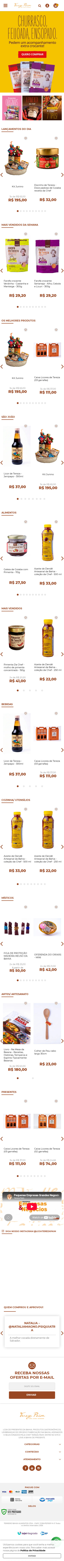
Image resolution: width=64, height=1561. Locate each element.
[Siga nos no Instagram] (39, 1468)
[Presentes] (12, 108)
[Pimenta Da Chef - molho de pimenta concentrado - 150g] (17, 649)
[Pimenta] (32, 108)
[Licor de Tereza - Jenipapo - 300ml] (17, 458)
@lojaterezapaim (45, 1231)
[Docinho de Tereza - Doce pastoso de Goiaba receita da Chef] (47, 170)
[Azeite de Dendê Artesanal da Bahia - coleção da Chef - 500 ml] (47, 554)
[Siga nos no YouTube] (32, 1468)
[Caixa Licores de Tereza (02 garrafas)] (47, 1133)
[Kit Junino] (17, 170)
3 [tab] (34, 87)
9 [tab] (42, 211)
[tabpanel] (32, 52)
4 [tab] (27, 211)
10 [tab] (45, 211)
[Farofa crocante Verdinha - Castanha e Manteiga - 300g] (17, 266)
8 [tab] (39, 211)
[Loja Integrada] (27, 1533)
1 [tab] (30, 87)
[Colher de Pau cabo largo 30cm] (47, 1035)
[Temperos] (52, 108)
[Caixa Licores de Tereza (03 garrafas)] (47, 361)
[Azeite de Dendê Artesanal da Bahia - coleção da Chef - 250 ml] (47, 649)
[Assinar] (32, 1395)
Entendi (32, 1556)
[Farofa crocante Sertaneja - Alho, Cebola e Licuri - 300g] (47, 266)
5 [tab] (30, 211)
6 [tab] (33, 211)
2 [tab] (32, 87)
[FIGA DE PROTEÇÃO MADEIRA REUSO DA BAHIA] (17, 939)
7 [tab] (36, 211)
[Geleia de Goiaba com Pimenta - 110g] (17, 554)
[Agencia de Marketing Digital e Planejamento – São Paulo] (44, 1533)
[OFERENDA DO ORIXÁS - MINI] (47, 939)
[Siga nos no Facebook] (25, 1468)
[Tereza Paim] (22, 5)
